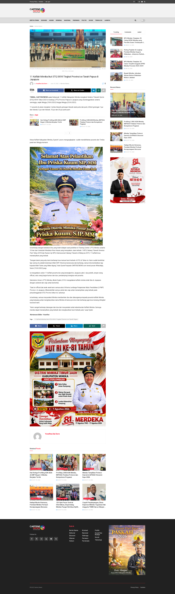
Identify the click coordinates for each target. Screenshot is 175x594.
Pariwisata (85, 541)
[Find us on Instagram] (139, 2)
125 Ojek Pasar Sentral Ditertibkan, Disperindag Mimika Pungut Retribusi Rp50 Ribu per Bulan (67, 505)
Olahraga (85, 535)
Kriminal (59, 20)
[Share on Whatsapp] (98, 90)
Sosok (91, 20)
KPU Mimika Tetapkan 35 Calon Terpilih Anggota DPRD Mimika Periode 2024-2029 (134, 64)
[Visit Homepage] (37, 10)
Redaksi (41, 1)
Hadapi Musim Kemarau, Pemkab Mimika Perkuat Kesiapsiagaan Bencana (39, 505)
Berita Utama (34, 20)
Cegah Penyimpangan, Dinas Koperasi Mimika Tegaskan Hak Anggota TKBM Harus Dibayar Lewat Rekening (94, 505)
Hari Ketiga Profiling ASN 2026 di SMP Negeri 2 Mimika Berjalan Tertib (53, 121)
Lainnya (107, 20)
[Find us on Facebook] (32, 539)
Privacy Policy (33, 1)
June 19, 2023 (55, 83)
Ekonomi (44, 20)
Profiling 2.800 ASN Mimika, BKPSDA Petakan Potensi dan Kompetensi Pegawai (92, 122)
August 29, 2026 (46, 124)
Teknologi (98, 20)
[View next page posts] (69, 133)
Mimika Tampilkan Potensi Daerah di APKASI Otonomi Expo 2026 (92, 475)
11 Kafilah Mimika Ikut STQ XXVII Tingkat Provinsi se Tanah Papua (56, 319)
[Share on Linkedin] (93, 90)
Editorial (72, 533)
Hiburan (72, 538)
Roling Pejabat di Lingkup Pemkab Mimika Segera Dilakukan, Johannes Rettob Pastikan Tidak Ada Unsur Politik (134, 52)
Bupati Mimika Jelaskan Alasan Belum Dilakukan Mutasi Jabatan (132, 75)
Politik (84, 20)
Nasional (67, 20)
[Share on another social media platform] (103, 90)
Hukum (51, 20)
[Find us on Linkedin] (46, 539)
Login (48, 1)
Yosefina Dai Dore (41, 83)
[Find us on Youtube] (142, 2)
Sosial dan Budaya (98, 533)
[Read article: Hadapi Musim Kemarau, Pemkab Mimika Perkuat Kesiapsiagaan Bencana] (41, 492)
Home (31, 26)
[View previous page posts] (65, 133)
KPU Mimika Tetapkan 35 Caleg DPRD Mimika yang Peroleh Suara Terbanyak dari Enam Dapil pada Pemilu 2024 (134, 40)
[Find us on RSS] (144, 2)
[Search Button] (135, 20)
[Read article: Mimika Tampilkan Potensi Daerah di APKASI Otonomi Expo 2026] (94, 462)
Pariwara (76, 20)
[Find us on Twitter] (136, 2)
